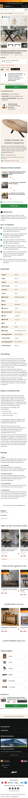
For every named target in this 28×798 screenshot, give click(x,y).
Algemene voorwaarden (9, 785)
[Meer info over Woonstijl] (2, 319)
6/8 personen (18, 312)
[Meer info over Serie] (2, 315)
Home (2, 13)
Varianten (3, 57)
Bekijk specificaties (5, 54)
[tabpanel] (10, 543)
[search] (1, 9)
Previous (2, 29)
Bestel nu (16, 87)
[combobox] (12, 9)
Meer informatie (11, 80)
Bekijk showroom (14, 755)
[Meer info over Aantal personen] (2, 312)
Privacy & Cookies (20, 785)
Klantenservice (5, 726)
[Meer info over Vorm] (2, 304)
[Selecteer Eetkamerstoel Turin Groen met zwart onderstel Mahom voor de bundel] (9, 194)
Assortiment (4, 730)
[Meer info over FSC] (2, 323)
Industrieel (17, 319)
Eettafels (10, 13)
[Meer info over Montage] (2, 330)
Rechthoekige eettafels (18, 13)
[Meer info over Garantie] (2, 327)
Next (26, 29)
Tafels (5, 13)
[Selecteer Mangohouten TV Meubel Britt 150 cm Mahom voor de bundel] (9, 183)
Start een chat (11, 109)
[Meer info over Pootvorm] (2, 308)
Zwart (16, 300)
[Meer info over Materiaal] (2, 297)
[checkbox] (9, 183)
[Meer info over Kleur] (2, 300)
